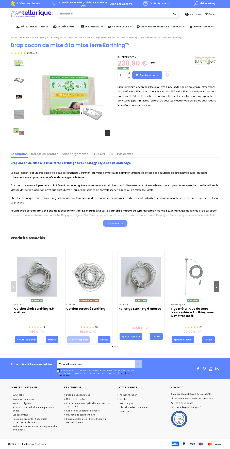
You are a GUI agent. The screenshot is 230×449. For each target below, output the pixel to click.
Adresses (124, 411)
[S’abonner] (138, 364)
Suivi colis (18, 395)
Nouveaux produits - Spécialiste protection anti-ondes (30, 420)
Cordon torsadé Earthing (85, 308)
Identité (124, 399)
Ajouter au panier (149, 75)
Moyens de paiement (24, 399)
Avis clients (124, 154)
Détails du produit (44, 154)
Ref (119, 57)
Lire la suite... (114, 223)
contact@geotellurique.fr (188, 407)
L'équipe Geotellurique (78, 395)
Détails (52, 339)
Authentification (128, 395)
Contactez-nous (159, 3)
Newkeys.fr (40, 444)
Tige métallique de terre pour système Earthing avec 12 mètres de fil (193, 312)
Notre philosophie (76, 399)
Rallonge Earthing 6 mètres (140, 308)
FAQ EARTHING (102, 154)
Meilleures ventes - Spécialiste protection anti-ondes (35, 428)
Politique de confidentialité (80, 415)
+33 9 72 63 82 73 (184, 403)
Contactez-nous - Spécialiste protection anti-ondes (88, 405)
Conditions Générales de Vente (83, 410)
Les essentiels (20, 415)
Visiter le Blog (207, 3)
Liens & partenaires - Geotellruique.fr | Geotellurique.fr (86, 420)
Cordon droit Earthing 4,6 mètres (34, 310)
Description (19, 154)
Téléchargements (74, 154)
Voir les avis (33, 3)
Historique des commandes (134, 407)
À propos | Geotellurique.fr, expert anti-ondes (34, 409)
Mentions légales (22, 403)
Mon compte (196, 14)
